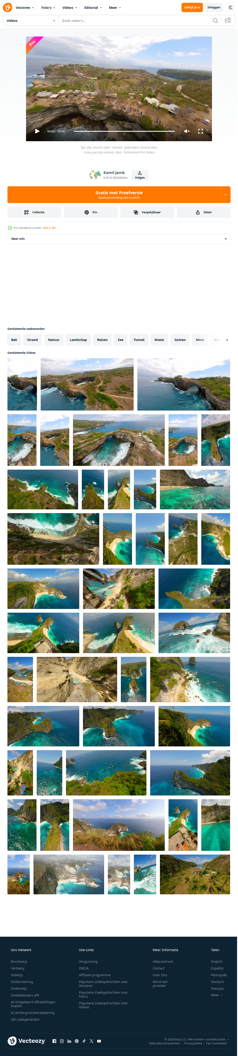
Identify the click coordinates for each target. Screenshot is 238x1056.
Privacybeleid (189, 1043)
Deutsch (214, 981)
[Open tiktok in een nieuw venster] (84, 1041)
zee (120, 340)
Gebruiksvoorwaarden (160, 1043)
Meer (113, 7)
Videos (68, 7)
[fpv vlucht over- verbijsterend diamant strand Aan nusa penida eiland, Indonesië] (183, 539)
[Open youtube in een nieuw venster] (99, 1041)
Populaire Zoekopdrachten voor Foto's (101, 994)
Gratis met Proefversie (117, 195)
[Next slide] (219, 339)
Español (214, 968)
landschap (78, 340)
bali (14, 340)
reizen (102, 340)
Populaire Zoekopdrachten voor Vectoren (101, 983)
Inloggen (210, 7)
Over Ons (157, 975)
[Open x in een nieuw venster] (91, 1041)
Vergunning (86, 961)
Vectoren (23, 7)
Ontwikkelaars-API (24, 995)
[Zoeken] (212, 20)
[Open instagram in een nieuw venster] (62, 1041)
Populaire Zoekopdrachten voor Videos (101, 1005)
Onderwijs (18, 988)
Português (216, 975)
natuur (54, 340)
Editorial (91, 7)
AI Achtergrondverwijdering (32, 1012)
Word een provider (157, 983)
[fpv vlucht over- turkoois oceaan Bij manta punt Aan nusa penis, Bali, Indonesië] (133, 679)
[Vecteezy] (7, 7)
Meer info (18, 239)
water (159, 340)
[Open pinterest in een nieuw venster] (77, 1041)
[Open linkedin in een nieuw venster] (69, 1041)
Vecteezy (17, 968)
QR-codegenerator (24, 1019)
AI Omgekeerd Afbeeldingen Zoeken (27, 1004)
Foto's (46, 7)
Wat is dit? (49, 228)
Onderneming (21, 981)
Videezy (16, 975)
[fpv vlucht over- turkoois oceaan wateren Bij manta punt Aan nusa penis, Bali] (49, 772)
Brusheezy (18, 961)
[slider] (122, 131)
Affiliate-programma (93, 975)
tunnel (139, 340)
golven (180, 340)
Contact (156, 968)
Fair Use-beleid (213, 1043)
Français (214, 988)
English (214, 961)
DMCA (82, 968)
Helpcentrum (160, 961)
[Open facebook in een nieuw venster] (54, 1041)
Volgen (138, 178)
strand (32, 340)
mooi (200, 340)
